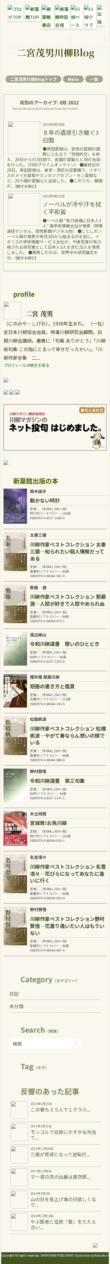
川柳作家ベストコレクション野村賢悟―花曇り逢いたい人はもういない (67, 925)
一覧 (94, 79)
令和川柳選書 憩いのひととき (64, 643)
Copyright (7, 1255)
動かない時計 (45, 500)
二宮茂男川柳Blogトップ (33, 79)
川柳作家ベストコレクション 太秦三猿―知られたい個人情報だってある (68, 551)
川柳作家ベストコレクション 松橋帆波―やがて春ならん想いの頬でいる (68, 735)
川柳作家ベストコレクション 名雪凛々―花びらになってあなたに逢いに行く (68, 873)
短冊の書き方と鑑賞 (52, 686)
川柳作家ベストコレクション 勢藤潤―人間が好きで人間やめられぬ (68, 600)
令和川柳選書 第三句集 (57, 780)
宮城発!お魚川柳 (48, 822)
